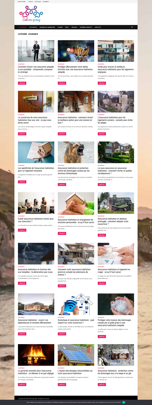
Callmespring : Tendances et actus (39, 398)
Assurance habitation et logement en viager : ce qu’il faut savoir (114, 270)
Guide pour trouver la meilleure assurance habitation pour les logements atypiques (116, 69)
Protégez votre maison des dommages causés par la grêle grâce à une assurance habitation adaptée (114, 323)
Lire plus (22, 83)
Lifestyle (98, 27)
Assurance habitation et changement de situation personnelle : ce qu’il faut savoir (76, 221)
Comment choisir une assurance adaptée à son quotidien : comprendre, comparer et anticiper (36, 69)
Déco (67, 27)
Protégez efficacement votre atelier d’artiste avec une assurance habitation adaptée (75, 69)
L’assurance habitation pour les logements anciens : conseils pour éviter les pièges (115, 120)
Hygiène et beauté (86, 27)
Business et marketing (47, 27)
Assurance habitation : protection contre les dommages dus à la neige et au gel (115, 372)
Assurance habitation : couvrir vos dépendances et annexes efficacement (34, 321)
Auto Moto (33, 27)
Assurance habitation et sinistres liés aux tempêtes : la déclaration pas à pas (35, 270)
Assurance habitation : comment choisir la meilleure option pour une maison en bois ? (75, 120)
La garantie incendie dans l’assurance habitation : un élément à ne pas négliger (36, 372)
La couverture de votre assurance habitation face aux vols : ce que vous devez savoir (34, 120)
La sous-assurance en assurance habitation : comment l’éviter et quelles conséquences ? (115, 171)
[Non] (150, 402)
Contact (30, 1)
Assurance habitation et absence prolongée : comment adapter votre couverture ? (113, 221)
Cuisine (60, 27)
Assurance (23, 27)
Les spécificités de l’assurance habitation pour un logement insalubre (36, 169)
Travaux (74, 27)
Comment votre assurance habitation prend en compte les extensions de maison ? (74, 272)
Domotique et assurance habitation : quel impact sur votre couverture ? (76, 321)
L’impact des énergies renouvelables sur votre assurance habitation (75, 372)
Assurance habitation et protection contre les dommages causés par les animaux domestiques (74, 171)
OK (124, 402)
